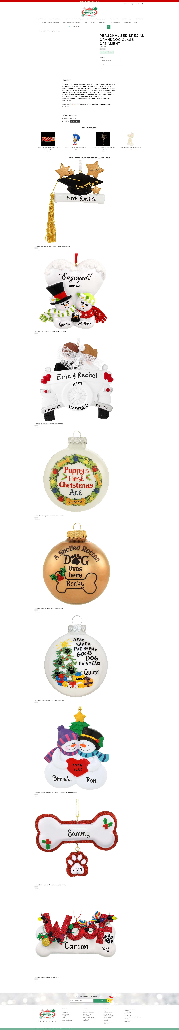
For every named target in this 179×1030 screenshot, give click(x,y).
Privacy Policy (128, 1015)
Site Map (127, 1018)
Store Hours (64, 1011)
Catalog (64, 1017)
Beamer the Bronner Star (88, 1017)
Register (137, 4)
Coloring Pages (107, 1014)
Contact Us (127, 1010)
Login (132, 4)
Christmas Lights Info (108, 1015)
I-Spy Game (106, 1020)
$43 (131, 149)
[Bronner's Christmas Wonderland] (89, 11)
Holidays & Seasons (114, 22)
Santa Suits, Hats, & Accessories (72, 22)
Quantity (102, 64)
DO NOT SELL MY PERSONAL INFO (133, 1016)
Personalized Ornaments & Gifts (97, 19)
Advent (93, 22)
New (86, 22)
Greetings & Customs (108, 1019)
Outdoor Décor (114, 19)
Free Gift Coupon (128, 1020)
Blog (105, 1011)
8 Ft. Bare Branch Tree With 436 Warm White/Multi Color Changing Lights (103, 148)
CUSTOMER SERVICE (130, 1009)
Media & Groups (65, 1019)
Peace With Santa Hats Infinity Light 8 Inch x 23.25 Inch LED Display (48, 148)
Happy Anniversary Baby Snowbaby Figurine (130, 147)
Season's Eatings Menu (67, 1020)
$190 (103, 151)
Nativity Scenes (127, 19)
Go (108, 26)
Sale (135, 22)
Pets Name (102, 57)
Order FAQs (127, 1013)
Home (36, 31)
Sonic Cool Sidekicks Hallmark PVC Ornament (75, 147)
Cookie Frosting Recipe (109, 1022)
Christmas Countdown (109, 1012)
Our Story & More (87, 1011)
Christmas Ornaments (56, 19)
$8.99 (76, 149)
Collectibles (139, 19)
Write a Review (75, 121)
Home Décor (127, 22)
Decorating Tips (107, 1017)
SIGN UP (101, 1000)
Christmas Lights (41, 19)
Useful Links (127, 1021)
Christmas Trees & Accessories (50, 22)
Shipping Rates (128, 1012)
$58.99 (48, 151)
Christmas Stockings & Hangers (75, 19)
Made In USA (102, 22)
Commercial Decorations (88, 1012)
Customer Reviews (87, 1014)
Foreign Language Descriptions (90, 1019)
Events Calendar (65, 1012)
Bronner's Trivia (86, 1015)
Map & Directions (66, 1015)
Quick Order (126, 4)
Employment (85, 1020)
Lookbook (106, 1023)
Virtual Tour (64, 1022)
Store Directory (65, 1014)
